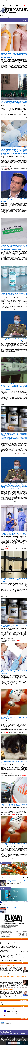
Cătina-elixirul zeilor (5, 876)
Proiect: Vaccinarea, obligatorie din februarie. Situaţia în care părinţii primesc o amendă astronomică (14, 672)
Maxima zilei (23, 1000)
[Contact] (17, 5)
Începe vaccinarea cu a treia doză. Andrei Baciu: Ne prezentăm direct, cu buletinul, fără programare (14, 200)
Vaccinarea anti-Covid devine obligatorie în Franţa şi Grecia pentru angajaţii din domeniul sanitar (14, 294)
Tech (2, 888)
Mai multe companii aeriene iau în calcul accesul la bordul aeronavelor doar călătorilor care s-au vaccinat (14, 580)
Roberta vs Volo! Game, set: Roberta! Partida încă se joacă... (13, 977)
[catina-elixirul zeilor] (14, 874)
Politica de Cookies (19, 1039)
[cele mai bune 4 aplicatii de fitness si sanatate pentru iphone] (14, 900)
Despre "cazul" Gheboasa (7, 965)
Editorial (24, 962)
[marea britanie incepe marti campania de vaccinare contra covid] (14, 623)
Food (2, 863)
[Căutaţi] (25, 15)
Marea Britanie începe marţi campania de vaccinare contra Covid (14, 625)
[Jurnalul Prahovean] (4, 5)
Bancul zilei (24, 938)
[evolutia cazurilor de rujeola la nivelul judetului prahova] (14, 803)
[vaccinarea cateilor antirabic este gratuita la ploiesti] (14, 760)
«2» (7, 23)
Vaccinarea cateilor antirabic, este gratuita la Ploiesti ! (14, 762)
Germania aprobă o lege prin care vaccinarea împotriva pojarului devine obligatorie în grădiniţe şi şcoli (14, 717)
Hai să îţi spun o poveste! (7, 989)
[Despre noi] (10, 5)
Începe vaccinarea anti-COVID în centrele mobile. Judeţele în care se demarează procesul (14, 339)
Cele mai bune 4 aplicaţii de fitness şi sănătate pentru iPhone (14, 902)
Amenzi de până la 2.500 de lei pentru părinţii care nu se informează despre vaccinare (14, 844)
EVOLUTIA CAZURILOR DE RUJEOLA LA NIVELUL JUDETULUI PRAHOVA (14, 805)
